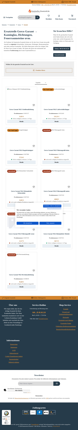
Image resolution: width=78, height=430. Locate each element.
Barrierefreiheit (13, 359)
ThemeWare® (56, 426)
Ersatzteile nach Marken (66, 320)
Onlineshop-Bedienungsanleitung (66, 326)
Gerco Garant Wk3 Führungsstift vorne (21, 234)
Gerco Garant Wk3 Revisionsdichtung (21, 275)
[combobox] (26, 17)
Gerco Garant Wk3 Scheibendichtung (21, 109)
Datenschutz (14, 344)
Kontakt (65, 309)
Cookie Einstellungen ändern (14, 356)
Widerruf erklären (14, 362)
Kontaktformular (71, 5)
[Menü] (9, 411)
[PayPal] (39, 412)
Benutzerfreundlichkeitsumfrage (65, 329)
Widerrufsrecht (13, 353)
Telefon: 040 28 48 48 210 (62, 48)
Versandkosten (35, 424)
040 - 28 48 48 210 (46, 5)
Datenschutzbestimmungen (22, 398)
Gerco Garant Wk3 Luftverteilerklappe (56, 109)
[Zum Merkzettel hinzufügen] (34, 105)
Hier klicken (18, 390)
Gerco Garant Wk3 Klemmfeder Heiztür (57, 234)
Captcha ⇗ (27, 392)
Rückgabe (66, 317)
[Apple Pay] (46, 412)
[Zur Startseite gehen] (39, 11)
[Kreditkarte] (52, 412)
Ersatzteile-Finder (65, 323)
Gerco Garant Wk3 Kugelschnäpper (21, 150)
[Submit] (56, 384)
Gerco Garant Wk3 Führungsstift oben (56, 150)
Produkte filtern (40, 70)
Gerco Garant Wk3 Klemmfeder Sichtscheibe (21, 192)
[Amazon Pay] (25, 412)
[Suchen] (37, 17)
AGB (14, 350)
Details (21, 121)
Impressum (14, 347)
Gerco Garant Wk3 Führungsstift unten (56, 191)
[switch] (6, 423)
